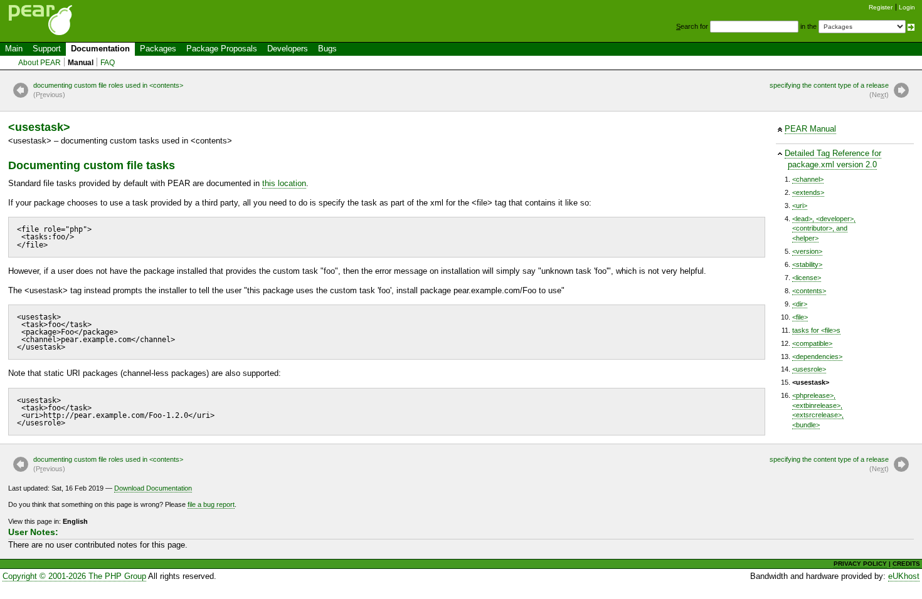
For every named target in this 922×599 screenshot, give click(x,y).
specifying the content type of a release (829, 89)
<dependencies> (817, 356)
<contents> (809, 290)
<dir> (799, 304)
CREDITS (906, 563)
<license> (806, 277)
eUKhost (903, 576)
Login (907, 7)
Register (881, 7)
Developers (287, 48)
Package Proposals (221, 48)
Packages (158, 48)
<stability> (807, 264)
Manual (80, 62)
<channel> (808, 179)
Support (47, 48)
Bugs (327, 48)
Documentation (100, 48)
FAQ (107, 62)
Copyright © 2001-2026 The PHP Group (74, 576)
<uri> (799, 205)
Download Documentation (153, 488)
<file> (800, 317)
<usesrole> (809, 369)
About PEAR (39, 62)
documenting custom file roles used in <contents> (108, 89)
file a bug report (211, 504)
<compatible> (812, 343)
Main (14, 48)
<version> (807, 251)
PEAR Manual (810, 128)
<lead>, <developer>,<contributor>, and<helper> (824, 228)
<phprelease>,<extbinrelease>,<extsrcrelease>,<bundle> (818, 410)
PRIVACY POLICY (860, 563)
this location (284, 183)
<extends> (808, 192)
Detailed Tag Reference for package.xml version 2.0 (833, 158)
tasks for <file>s (816, 330)
